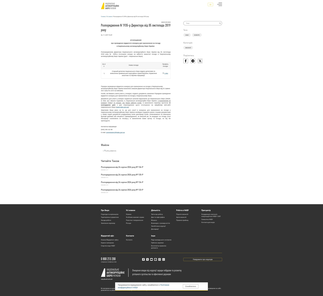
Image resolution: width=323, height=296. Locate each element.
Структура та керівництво (109, 214)
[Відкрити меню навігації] (219, 4)
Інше (153, 235)
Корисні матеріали (107, 243)
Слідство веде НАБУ (108, 246)
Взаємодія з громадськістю (160, 223)
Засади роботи (106, 220)
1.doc (166, 73)
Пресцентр (206, 210)
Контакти (130, 235)
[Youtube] (151, 259)
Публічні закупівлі (157, 243)
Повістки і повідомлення (134, 220)
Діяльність (155, 210)
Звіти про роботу (157, 214)
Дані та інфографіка (158, 217)
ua (210, 4)
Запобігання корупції (158, 226)
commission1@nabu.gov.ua (115, 132)
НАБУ (187, 35)
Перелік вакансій (182, 214)
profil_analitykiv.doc (111, 150)
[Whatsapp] (163, 259)
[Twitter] (147, 259)
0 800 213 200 (108, 258)
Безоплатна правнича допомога (158, 247)
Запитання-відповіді (108, 223)
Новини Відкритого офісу (109, 240)
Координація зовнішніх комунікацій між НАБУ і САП (211, 215)
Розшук (128, 223)
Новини (128, 214)
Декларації (155, 229)
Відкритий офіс (107, 235)
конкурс (197, 35)
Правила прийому (182, 220)
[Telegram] (155, 259)
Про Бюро (105, 210)
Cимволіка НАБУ (207, 219)
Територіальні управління (110, 217)
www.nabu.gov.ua (122, 107)
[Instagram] (159, 259)
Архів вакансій (181, 217)
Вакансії (188, 47)
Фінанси (154, 220)
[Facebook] (143, 259)
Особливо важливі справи (135, 217)
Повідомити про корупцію (203, 259)
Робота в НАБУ (182, 210)
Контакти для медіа (208, 222)
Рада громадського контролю (161, 240)
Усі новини (130, 210)
